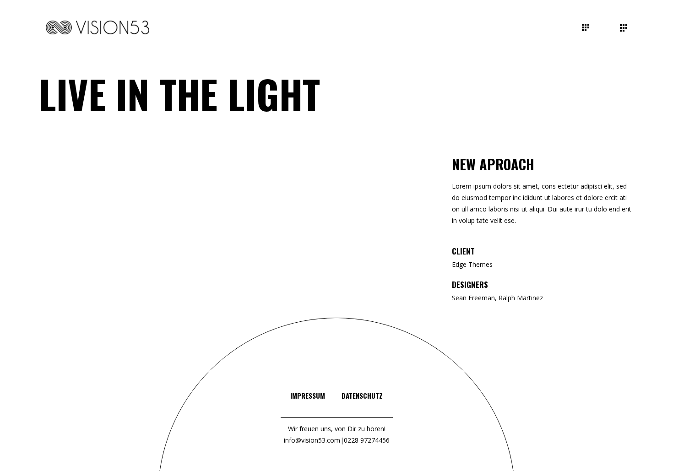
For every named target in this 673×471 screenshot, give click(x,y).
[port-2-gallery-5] (100, 238)
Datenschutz (362, 395)
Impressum (307, 395)
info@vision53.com (312, 440)
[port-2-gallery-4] (100, 212)
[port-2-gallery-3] (370, 187)
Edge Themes (472, 264)
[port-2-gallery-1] (100, 162)
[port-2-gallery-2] (167, 187)
